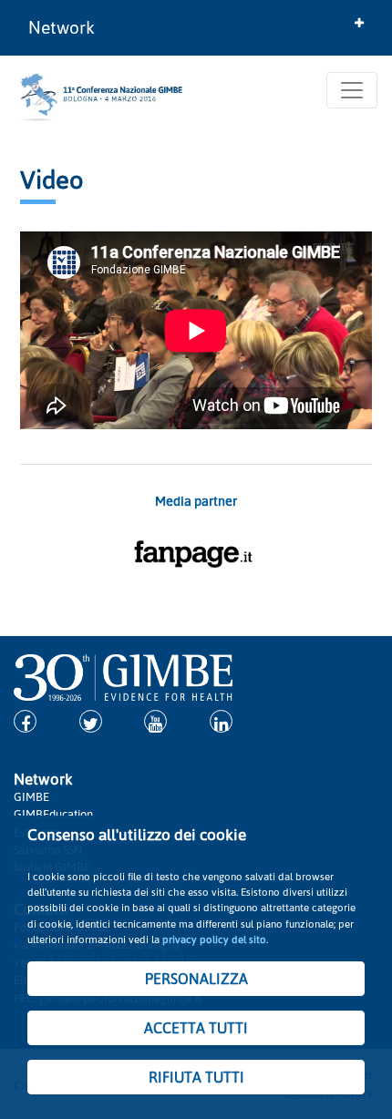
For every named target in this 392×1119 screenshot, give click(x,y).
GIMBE (31, 796)
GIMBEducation (53, 813)
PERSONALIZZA (196, 979)
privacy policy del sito (214, 939)
